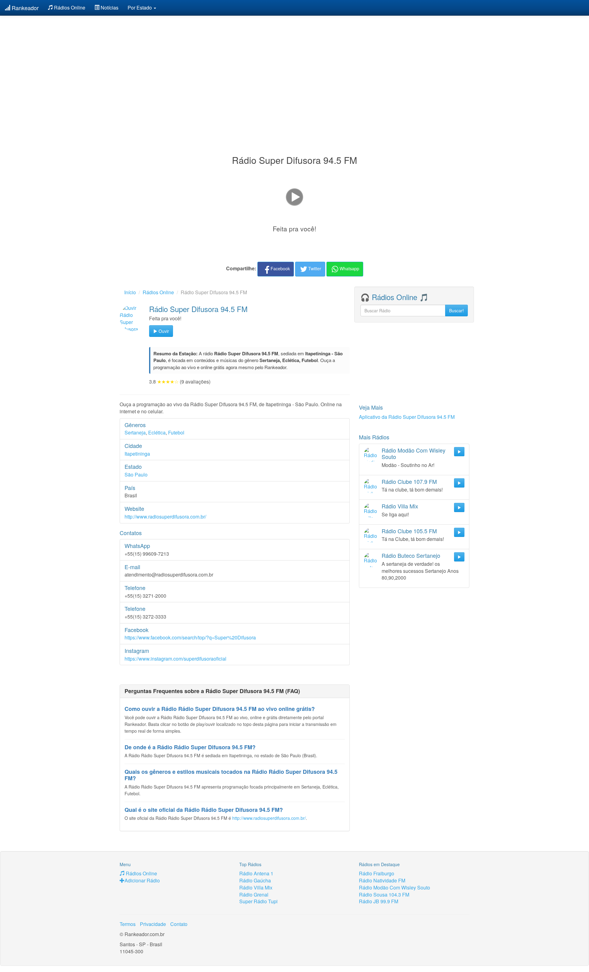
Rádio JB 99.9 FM (378, 901)
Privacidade (153, 924)
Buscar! (456, 310)
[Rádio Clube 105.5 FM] (371, 535)
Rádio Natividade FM (382, 880)
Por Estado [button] (140, 7)
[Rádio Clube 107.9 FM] (371, 485)
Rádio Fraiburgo (376, 873)
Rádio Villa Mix (255, 887)
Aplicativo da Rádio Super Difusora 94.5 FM (407, 416)
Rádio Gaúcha (255, 880)
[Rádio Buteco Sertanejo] (371, 559)
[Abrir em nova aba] (294, 196)
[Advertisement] (294, 70)
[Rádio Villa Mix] (371, 510)
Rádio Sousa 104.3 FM (384, 894)
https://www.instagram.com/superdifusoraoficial (175, 658)
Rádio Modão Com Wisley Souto (394, 887)
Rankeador (24, 8)
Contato (178, 924)
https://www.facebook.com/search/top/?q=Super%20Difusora (190, 637)
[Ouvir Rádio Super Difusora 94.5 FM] (133, 318)
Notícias (108, 7)
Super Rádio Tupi (258, 901)
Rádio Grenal (253, 894)
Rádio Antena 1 (256, 873)
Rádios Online (69, 7)
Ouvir (163, 331)
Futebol (176, 432)
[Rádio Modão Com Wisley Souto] (371, 454)
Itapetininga (137, 453)
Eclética (157, 432)
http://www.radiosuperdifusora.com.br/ (165, 516)
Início (130, 292)
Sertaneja (135, 432)
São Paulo (136, 474)
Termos (128, 924)
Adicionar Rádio (142, 880)
